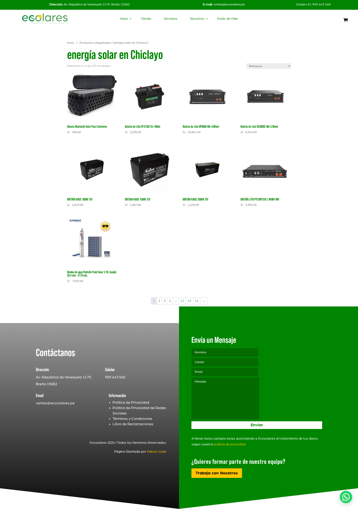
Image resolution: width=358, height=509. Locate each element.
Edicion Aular (157, 451)
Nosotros (197, 18)
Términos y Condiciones (132, 419)
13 (189, 300)
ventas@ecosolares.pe (229, 4)
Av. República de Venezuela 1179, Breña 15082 (89, 4)
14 (196, 300)
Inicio (124, 18)
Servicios (170, 18)
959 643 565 (115, 377)
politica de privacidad (230, 444)
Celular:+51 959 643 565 (313, 4)
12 (182, 300)
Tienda (146, 18)
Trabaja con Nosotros (217, 473)
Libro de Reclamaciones (132, 424)
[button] (346, 497)
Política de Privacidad (130, 403)
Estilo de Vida (227, 18)
